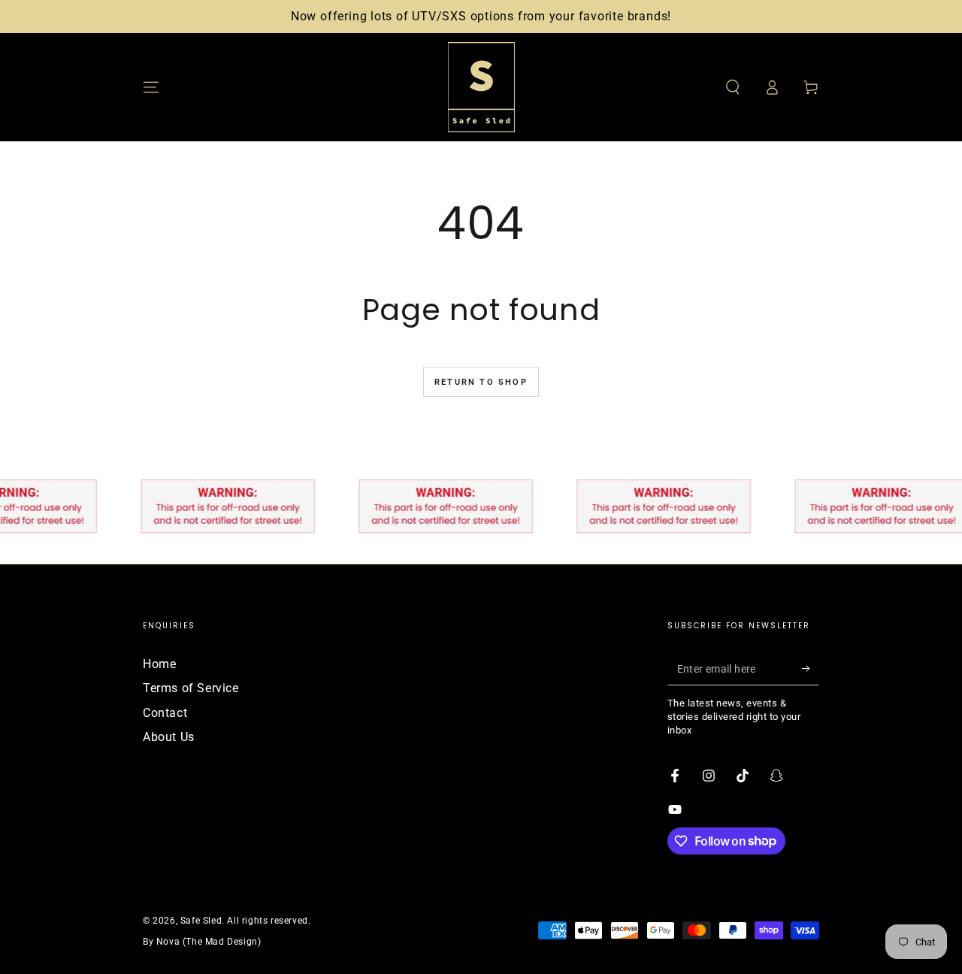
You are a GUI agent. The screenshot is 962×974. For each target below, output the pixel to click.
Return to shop (481, 382)
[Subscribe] (810, 668)
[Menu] (151, 87)
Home (159, 664)
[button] (732, 87)
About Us (169, 737)
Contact (165, 713)
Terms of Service (191, 688)
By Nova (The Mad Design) (202, 941)
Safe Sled (201, 920)
